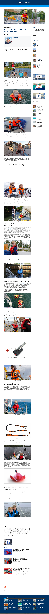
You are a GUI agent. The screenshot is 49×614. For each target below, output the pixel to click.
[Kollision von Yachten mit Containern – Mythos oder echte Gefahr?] (34, 610)
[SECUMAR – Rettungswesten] (8, 542)
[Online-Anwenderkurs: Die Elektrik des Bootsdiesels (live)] (34, 114)
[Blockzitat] (14, 589)
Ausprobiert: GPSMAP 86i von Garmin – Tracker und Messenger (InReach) (12, 610)
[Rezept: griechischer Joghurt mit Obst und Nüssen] (34, 106)
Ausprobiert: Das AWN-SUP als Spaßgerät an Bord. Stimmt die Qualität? (40, 602)
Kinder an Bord (5, 27)
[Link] (16, 589)
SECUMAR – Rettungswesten (19, 539)
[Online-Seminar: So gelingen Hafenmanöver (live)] (20, 602)
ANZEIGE (33, 91)
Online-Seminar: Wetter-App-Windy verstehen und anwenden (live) (27, 606)
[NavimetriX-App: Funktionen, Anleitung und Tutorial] (34, 606)
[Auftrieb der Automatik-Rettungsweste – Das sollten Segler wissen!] (8, 552)
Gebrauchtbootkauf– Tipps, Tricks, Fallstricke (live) (40, 45)
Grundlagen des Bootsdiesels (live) (39, 61)
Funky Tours (35, 90)
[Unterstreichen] (9, 589)
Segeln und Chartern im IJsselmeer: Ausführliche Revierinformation (40, 110)
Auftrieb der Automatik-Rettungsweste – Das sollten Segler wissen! (21, 550)
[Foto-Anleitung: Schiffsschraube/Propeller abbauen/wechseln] (34, 126)
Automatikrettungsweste (21, 283)
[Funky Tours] (39, 87)
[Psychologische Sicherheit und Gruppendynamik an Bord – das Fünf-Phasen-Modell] (20, 610)
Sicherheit (9, 27)
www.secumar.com (15, 535)
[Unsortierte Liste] (12, 589)
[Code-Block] (15, 589)
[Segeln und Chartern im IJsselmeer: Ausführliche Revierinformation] (34, 110)
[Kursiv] (8, 589)
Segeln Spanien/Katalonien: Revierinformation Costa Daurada (40, 118)
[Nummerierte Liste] (11, 589)
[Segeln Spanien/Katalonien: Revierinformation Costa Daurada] (34, 118)
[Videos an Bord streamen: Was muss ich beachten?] (6, 602)
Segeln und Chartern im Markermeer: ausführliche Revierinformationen (40, 122)
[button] (44, 6)
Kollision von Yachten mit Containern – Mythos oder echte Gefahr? (41, 610)
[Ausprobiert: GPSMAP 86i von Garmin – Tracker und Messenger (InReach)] (6, 610)
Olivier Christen (15, 37)
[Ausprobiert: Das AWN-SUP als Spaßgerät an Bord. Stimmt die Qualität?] (34, 602)
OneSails (34, 80)
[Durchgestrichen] (10, 589)
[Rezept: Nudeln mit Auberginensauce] (6, 606)
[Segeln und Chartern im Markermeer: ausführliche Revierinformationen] (34, 122)
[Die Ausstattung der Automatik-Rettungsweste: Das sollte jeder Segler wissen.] (8, 561)
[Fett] (7, 589)
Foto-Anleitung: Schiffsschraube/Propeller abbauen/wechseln (40, 126)
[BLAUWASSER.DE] (24, 2)
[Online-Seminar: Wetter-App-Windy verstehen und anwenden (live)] (20, 606)
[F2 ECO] (39, 96)
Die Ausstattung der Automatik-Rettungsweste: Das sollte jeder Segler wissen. (20, 559)
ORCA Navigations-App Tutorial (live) (40, 55)
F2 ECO (34, 100)
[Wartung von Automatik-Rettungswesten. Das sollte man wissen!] (8, 571)
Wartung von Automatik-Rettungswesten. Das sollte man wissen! (21, 569)
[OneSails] (39, 77)
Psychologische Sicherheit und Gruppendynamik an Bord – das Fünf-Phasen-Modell (26, 610)
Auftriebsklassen (10, 228)
